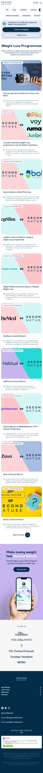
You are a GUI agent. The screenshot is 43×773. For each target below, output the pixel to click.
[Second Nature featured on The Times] (21, 640)
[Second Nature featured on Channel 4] (21, 646)
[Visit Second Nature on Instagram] (9, 708)
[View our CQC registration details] (21, 742)
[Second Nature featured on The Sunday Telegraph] (21, 651)
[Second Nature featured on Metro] (22, 662)
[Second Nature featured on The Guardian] (21, 634)
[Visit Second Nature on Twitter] (5, 708)
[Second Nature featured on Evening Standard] (21, 657)
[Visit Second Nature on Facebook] (2, 708)
